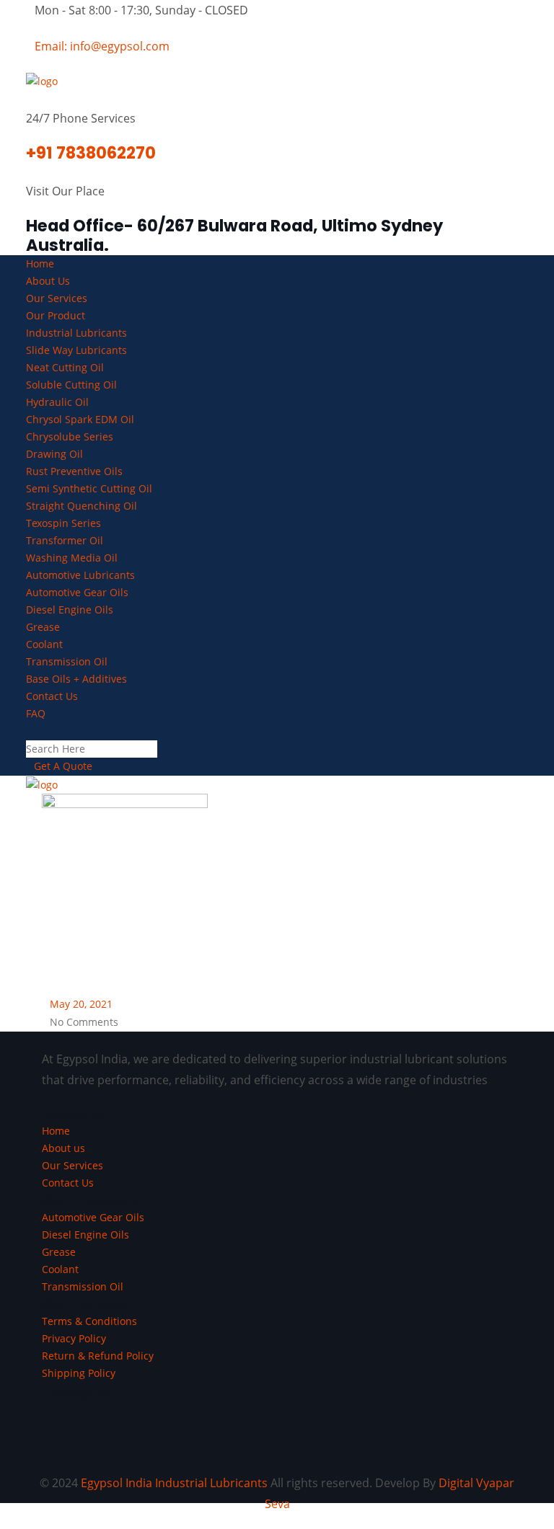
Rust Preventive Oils (74, 471)
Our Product (55, 315)
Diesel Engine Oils (69, 609)
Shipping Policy (78, 1373)
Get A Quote (63, 766)
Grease (43, 627)
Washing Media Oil (72, 557)
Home (40, 263)
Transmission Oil (66, 661)
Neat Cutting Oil (65, 367)
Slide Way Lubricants (76, 350)
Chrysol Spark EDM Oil (80, 419)
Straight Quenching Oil (81, 506)
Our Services (56, 298)
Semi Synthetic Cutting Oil (89, 488)
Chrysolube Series (69, 436)
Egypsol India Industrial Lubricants (174, 1483)
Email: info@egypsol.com (102, 46)
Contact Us (52, 696)
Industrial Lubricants (76, 333)
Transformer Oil (64, 540)
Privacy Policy (74, 1338)
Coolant (44, 644)
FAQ (35, 713)
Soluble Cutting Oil (71, 384)
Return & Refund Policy (98, 1355)
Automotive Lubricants (80, 575)
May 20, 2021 (81, 1004)
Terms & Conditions (89, 1321)
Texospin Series (63, 523)
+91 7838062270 (91, 152)
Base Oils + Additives (76, 679)
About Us (48, 281)
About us (63, 1148)
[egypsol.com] (42, 80)
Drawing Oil (54, 454)
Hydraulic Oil (57, 402)
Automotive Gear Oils (77, 592)
